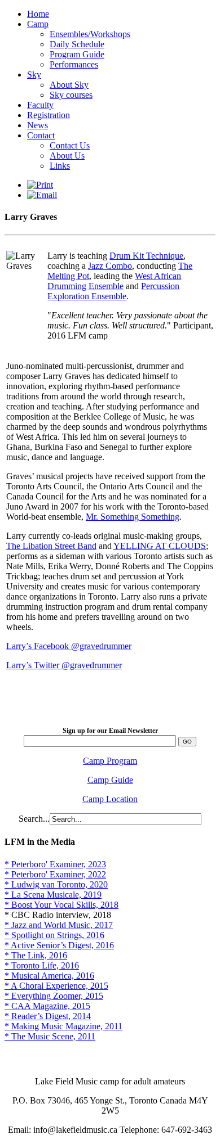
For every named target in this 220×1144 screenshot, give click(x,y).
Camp (38, 24)
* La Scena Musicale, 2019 (53, 894)
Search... (34, 818)
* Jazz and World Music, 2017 (59, 925)
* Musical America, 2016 (49, 975)
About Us (67, 155)
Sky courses (71, 95)
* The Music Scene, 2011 (50, 1036)
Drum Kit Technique (146, 255)
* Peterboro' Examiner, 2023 (55, 864)
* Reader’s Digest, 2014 (48, 1016)
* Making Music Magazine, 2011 (63, 1026)
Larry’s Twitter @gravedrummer (64, 665)
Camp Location (110, 799)
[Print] (40, 185)
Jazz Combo (110, 266)
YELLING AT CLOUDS (159, 546)
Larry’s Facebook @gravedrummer (68, 646)
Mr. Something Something (132, 516)
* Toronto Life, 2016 (42, 965)
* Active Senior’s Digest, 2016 (59, 945)
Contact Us (70, 145)
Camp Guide (110, 780)
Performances (74, 64)
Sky (34, 74)
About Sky (69, 84)
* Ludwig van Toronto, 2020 (56, 884)
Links (60, 165)
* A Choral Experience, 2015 (56, 985)
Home (38, 14)
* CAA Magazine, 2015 (47, 1006)
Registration (48, 115)
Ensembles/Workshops (90, 34)
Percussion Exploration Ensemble (113, 291)
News (37, 125)
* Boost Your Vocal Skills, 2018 (61, 904)
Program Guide (77, 54)
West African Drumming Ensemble (114, 281)
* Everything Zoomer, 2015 (54, 996)
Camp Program (110, 760)
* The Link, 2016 (36, 955)
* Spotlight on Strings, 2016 (54, 935)
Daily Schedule (77, 44)
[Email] (42, 195)
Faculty (40, 105)
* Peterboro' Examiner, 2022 (55, 874)
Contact (41, 135)
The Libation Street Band (51, 546)
